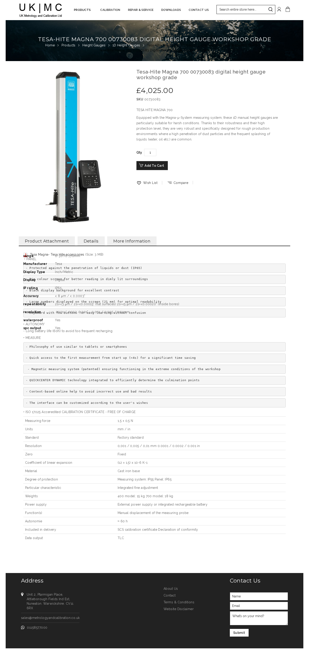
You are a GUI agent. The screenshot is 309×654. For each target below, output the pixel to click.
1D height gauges (126, 45)
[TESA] (40, 10)
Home (50, 45)
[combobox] (245, 9)
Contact (170, 595)
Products (69, 45)
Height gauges (94, 45)
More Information (131, 241)
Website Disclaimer (179, 609)
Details (91, 241)
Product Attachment (47, 241)
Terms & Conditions (179, 602)
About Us (171, 588)
